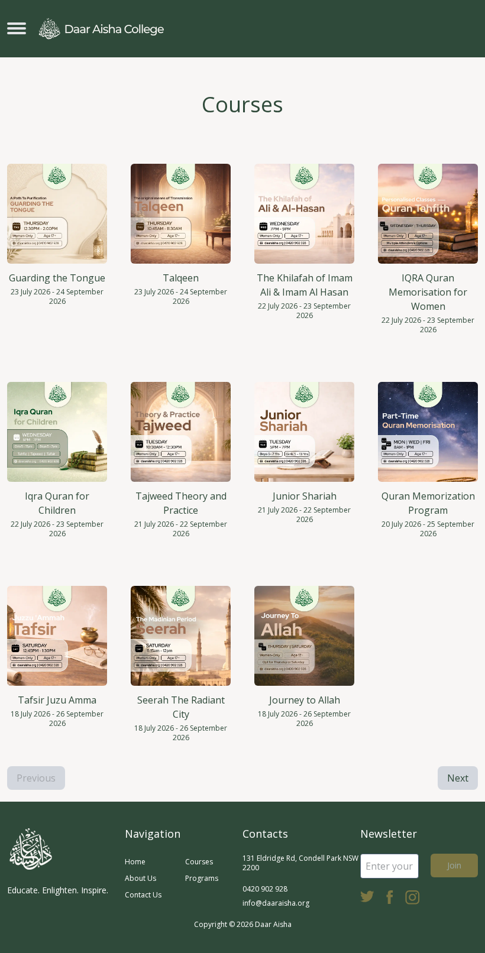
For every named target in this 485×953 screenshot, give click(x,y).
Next (457, 778)
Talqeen (181, 277)
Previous (36, 778)
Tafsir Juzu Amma (57, 699)
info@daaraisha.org (275, 903)
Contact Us (143, 895)
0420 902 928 (264, 889)
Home (135, 862)
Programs (201, 878)
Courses (199, 862)
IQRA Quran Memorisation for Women (428, 292)
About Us (140, 878)
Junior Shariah (305, 496)
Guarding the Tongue (57, 277)
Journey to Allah (304, 699)
